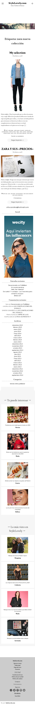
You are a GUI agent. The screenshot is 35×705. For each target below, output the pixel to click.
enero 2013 (17, 367)
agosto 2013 (17, 352)
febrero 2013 (17, 365)
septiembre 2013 (17, 350)
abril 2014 (17, 335)
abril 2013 (17, 360)
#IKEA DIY (17, 296)
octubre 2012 (17, 373)
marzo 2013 (18, 363)
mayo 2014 (17, 333)
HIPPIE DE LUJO (23, 314)
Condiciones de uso (17, 675)
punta (12, 133)
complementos (5, 131)
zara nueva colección (21, 133)
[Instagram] (20, 690)
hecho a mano (12, 131)
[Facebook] (11, 690)
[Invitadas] (17, 635)
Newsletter (17, 693)
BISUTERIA (22, 130)
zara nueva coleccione (18, 195)
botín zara (5, 193)
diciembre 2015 (17, 325)
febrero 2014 (17, 340)
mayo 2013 (17, 358)
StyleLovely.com (17, 3)
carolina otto (28, 130)
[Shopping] (17, 552)
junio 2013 (17, 356)
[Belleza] (17, 505)
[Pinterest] (17, 690)
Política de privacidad (17, 677)
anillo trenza (17, 130)
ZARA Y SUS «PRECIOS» (17, 149)
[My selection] (17, 85)
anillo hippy (10, 130)
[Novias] (17, 422)
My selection (17, 52)
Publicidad (17, 665)
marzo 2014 (18, 338)
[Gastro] (17, 478)
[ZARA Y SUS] (17, 166)
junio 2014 (17, 331)
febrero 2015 (17, 327)
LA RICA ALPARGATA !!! (23, 317)
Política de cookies (17, 678)
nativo (21, 131)
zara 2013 (13, 193)
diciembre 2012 (17, 369)
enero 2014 (17, 342)
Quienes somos (17, 663)
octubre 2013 (17, 348)
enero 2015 (17, 329)
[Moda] (17, 449)
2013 (6, 130)
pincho (24, 131)
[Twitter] (14, 690)
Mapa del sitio (17, 667)
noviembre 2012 (17, 371)
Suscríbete (17, 696)
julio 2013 (17, 354)
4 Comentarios (17, 198)
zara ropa (29, 133)
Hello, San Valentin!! (17, 289)
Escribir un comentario (17, 136)
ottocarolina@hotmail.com (17, 207)
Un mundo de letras (17, 287)
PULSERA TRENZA (7, 133)
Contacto (17, 669)
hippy (18, 131)
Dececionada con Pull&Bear (17, 285)
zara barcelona (19, 193)
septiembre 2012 (17, 375)
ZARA (15, 133)
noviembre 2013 (17, 346)
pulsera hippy (30, 131)
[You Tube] (24, 690)
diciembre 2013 (17, 344)
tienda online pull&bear (17, 384)
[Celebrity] (17, 579)
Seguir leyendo (16, 140)
